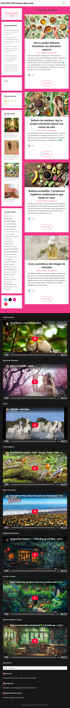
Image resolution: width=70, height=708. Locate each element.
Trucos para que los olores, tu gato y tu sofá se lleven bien (19, 678)
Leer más (46, 83)
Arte (5, 226)
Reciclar (6, 282)
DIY (15, 248)
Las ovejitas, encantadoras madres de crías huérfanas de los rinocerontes (11, 157)
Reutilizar (8, 284)
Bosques (12, 231)
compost (14, 236)
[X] (11, 100)
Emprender (12, 251)
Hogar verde (13, 257)
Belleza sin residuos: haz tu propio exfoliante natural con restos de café (46, 124)
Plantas (7, 274)
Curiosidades (8, 241)
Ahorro (11, 216)
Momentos (8, 269)
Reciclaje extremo (10, 279)
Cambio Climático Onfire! (13, 693)
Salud (14, 284)
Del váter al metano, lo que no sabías (13, 697)
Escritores (7, 254)
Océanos (14, 272)
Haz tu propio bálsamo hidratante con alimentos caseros (46, 46)
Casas (12, 234)
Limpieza (14, 267)
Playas (13, 274)
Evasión (13, 254)
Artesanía (11, 226)
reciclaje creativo (9, 277)
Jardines (7, 267)
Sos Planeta (14, 287)
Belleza (12, 229)
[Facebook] (5, 100)
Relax (10, 282)
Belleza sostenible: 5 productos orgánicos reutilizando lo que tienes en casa (46, 194)
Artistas (6, 229)
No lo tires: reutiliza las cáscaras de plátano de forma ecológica (10, 58)
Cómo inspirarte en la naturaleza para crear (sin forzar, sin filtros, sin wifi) (11, 39)
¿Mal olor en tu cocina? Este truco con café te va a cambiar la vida (11, 48)
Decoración (9, 244)
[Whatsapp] (8, 100)
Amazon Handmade (9, 219)
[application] (35, 339)
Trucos (7, 289)
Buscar (6, 81)
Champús (7, 236)
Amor (6, 224)
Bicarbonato (6, 231)
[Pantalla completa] (65, 355)
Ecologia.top (8, 683)
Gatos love (8, 673)
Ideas (6, 259)
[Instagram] (15, 100)
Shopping (7, 287)
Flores (6, 257)
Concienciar (8, 239)
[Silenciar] (63, 355)
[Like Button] (29, 75)
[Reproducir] (6, 355)
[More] (5, 104)
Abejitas (6, 216)
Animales (12, 224)
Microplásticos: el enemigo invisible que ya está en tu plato (19, 688)
